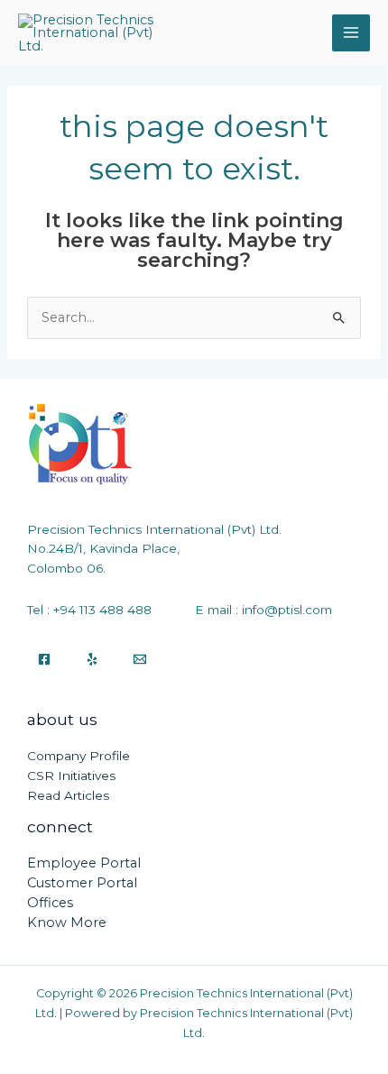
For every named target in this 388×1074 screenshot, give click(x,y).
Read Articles (68, 795)
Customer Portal (82, 883)
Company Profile (78, 755)
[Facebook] (44, 659)
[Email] (140, 659)
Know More (66, 922)
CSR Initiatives (71, 775)
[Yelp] (92, 659)
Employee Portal (84, 863)
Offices (50, 903)
